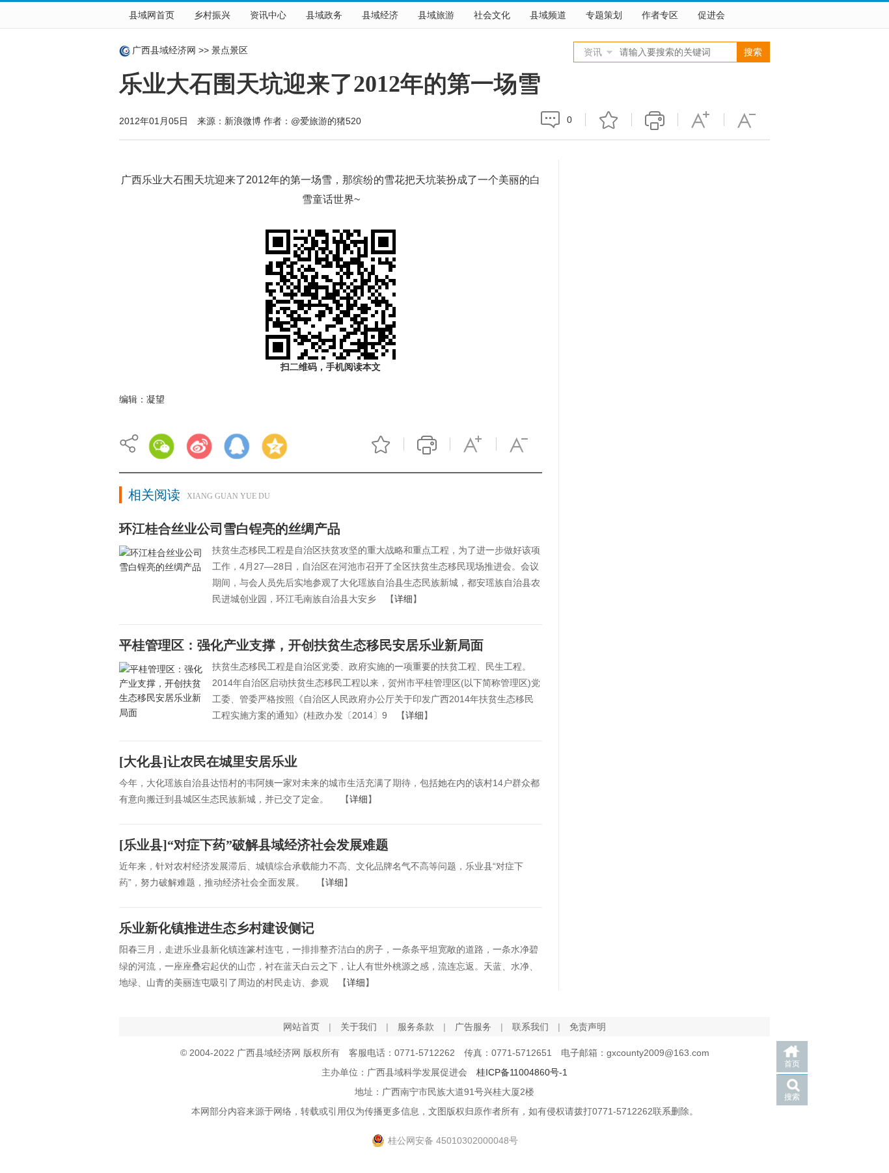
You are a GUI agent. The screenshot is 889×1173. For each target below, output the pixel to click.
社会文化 (492, 15)
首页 (792, 1063)
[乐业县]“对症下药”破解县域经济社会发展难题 (254, 844)
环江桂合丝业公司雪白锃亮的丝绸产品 (229, 528)
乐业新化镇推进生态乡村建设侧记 (216, 928)
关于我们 (358, 1026)
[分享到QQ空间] (275, 446)
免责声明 (587, 1026)
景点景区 (230, 50)
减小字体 (747, 120)
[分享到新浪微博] (199, 446)
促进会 (711, 15)
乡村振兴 (212, 15)
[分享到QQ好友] (237, 446)
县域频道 (548, 15)
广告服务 (473, 1026)
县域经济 (380, 15)
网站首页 (301, 1026)
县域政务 (324, 15)
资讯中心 (268, 15)
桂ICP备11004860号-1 (522, 1072)
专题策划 (604, 15)
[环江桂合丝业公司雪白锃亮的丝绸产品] (160, 577)
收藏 (608, 120)
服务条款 (416, 1026)
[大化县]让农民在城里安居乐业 (208, 761)
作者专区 (660, 15)
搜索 (792, 1096)
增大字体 (701, 120)
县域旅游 (436, 15)
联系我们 (530, 1026)
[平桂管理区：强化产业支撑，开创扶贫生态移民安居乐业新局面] (160, 693)
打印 (654, 120)
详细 (403, 599)
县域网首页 (151, 15)
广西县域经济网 (164, 50)
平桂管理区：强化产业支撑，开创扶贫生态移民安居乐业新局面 (301, 645)
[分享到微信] (161, 446)
